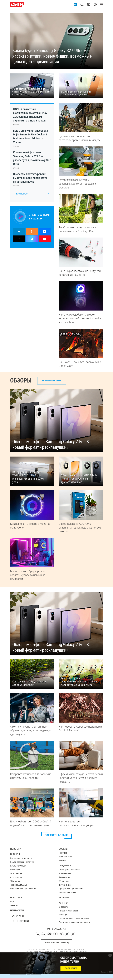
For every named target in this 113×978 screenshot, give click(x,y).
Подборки (65, 865)
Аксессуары (16, 877)
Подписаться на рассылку (56, 942)
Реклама (64, 897)
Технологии (17, 915)
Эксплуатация (66, 856)
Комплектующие (18, 866)
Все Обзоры (48, 380)
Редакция (63, 914)
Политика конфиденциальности (74, 922)
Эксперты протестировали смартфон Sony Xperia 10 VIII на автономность (30, 177)
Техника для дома (18, 885)
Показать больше (56, 835)
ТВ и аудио (15, 881)
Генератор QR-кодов (68, 911)
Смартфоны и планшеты (22, 858)
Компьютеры (65, 873)
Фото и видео (16, 873)
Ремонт (62, 860)
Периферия (15, 869)
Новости (15, 848)
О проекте (63, 907)
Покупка (63, 853)
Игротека (16, 897)
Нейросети (17, 910)
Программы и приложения (23, 889)
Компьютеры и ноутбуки (22, 862)
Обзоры (15, 854)
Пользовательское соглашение (74, 918)
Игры (12, 901)
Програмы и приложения (71, 889)
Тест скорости (19, 921)
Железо (14, 905)
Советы (63, 848)
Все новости (22, 193)
